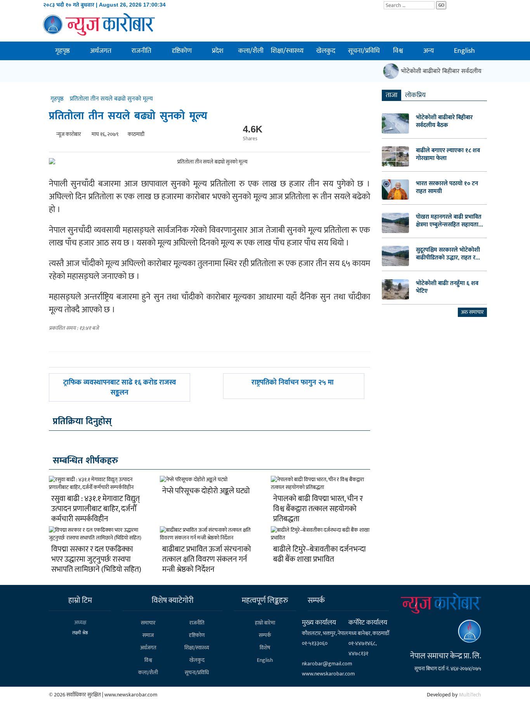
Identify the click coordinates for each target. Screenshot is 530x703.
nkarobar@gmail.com (327, 663)
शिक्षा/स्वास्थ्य (287, 51)
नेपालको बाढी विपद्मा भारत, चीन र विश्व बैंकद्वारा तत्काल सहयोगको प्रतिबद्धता (318, 509)
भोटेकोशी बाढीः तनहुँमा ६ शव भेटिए (447, 287)
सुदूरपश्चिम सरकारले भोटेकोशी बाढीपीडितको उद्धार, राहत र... (448, 253)
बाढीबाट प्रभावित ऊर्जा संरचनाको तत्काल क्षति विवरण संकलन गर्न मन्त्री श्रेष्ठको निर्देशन (206, 559)
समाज (148, 635)
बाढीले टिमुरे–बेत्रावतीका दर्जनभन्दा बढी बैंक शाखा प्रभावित (319, 554)
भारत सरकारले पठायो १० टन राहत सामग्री (447, 187)
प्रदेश (217, 51)
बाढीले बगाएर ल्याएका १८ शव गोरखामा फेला (448, 154)
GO (441, 5)
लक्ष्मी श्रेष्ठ (80, 633)
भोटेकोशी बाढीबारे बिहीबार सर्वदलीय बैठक (444, 71)
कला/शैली (250, 51)
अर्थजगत (100, 51)
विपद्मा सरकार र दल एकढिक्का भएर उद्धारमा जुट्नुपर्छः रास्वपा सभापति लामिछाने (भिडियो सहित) (96, 559)
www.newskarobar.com (328, 673)
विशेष (265, 647)
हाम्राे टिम (80, 600)
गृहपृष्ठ (62, 51)
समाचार (148, 622)
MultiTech (470, 694)
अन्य (428, 51)
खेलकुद (325, 51)
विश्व (398, 51)
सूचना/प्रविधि (364, 51)
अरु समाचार (472, 312)
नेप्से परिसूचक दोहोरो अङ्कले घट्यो (206, 491)
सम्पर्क (265, 635)
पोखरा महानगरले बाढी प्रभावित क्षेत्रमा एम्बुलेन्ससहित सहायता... (449, 220)
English (464, 51)
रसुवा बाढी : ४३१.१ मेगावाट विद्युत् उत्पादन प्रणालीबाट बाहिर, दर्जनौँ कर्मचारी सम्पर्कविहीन (95, 509)
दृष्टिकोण (182, 51)
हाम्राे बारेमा (265, 622)
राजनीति (141, 51)
